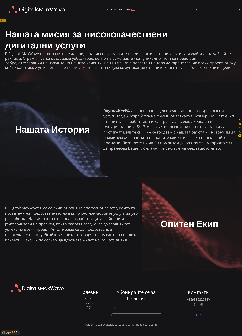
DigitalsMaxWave (42, 9)
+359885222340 (198, 299)
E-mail (198, 304)
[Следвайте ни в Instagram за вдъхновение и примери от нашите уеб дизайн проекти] (200, 315)
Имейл (113, 308)
